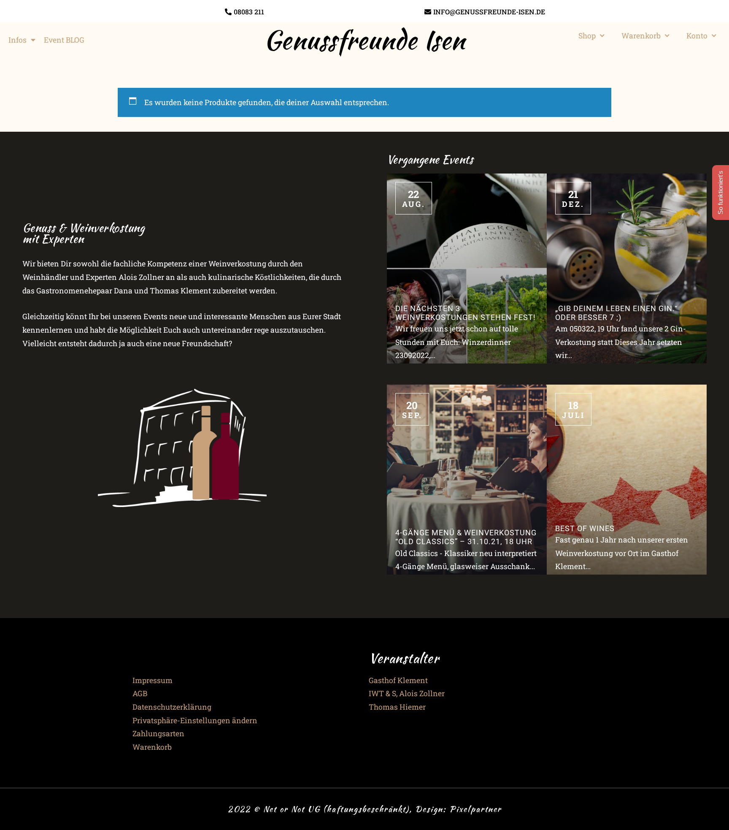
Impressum (152, 680)
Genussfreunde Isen (364, 40)
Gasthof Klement (398, 680)
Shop (587, 36)
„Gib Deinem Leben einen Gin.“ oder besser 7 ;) (616, 313)
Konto (696, 36)
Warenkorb (641, 36)
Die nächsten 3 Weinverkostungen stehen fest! (465, 313)
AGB (139, 693)
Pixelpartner (475, 809)
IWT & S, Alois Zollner (407, 693)
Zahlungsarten (158, 733)
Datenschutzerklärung (171, 707)
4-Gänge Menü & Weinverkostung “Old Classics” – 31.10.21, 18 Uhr (466, 537)
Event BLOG (64, 40)
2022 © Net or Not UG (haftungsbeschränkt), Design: (338, 809)
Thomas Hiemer (397, 707)
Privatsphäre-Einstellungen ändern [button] (194, 720)
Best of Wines (585, 528)
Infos (17, 40)
